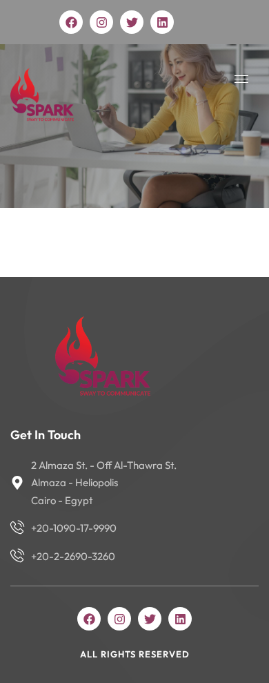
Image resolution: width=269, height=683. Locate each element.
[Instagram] (101, 22)
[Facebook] (71, 22)
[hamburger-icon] (241, 79)
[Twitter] (131, 22)
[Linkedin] (162, 22)
